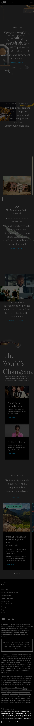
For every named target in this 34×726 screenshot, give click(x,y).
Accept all (7, 721)
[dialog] (17, 714)
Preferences (18, 721)
